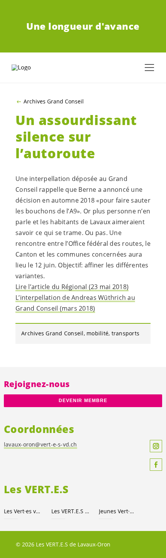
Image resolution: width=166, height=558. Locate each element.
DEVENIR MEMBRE (83, 400)
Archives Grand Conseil (54, 101)
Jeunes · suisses (118, 511)
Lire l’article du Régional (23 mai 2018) (72, 286)
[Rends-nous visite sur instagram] (156, 446)
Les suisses (70, 511)
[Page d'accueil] (31, 67)
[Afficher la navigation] (149, 67)
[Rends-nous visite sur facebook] (156, 464)
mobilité (97, 333)
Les (23, 511)
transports (126, 333)
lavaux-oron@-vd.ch (40, 444)
